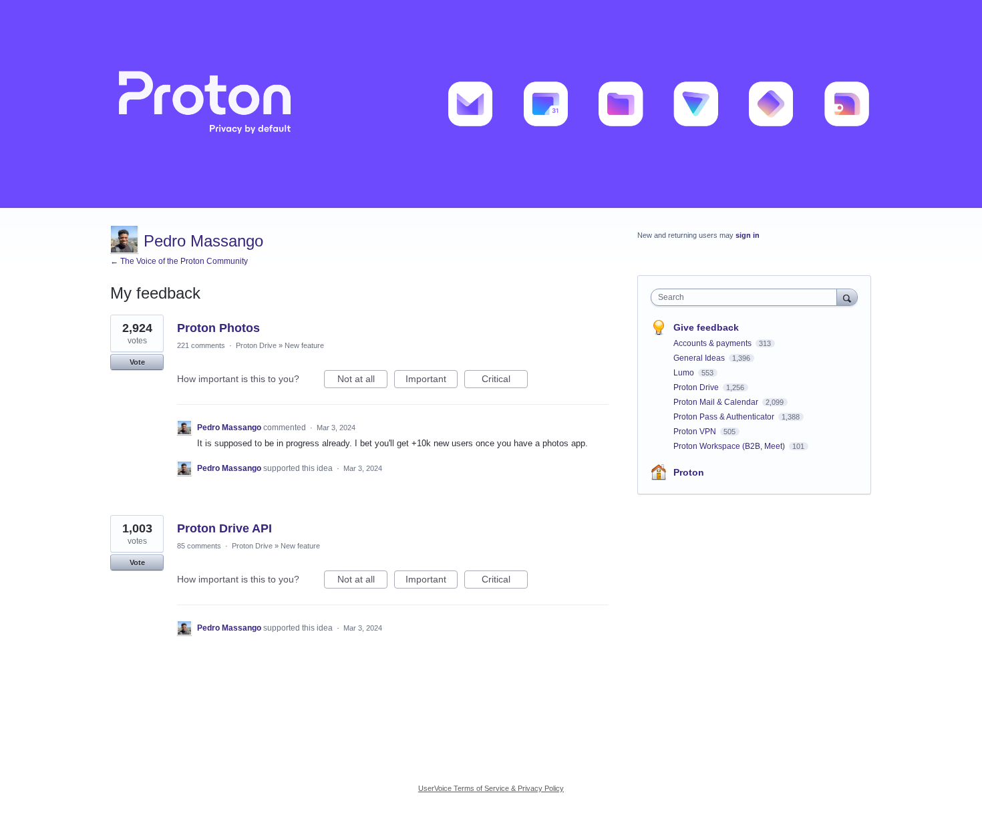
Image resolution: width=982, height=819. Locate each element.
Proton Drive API (224, 528)
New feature (304, 345)
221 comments (201, 345)
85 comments (199, 546)
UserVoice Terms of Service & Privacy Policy (491, 788)
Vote (137, 362)
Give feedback (706, 327)
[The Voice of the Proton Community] (491, 104)
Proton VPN (695, 431)
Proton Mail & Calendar (716, 402)
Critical (505, 380)
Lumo (684, 372)
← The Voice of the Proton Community (179, 261)
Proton (688, 472)
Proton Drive (256, 345)
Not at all (362, 380)
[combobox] (747, 297)
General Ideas (700, 358)
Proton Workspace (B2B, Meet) (730, 446)
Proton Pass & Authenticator (724, 417)
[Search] (847, 297)
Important (431, 380)
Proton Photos (218, 328)
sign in (747, 235)
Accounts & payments (713, 343)
